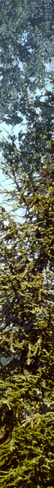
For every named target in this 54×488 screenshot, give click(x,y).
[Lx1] (7, 1)
